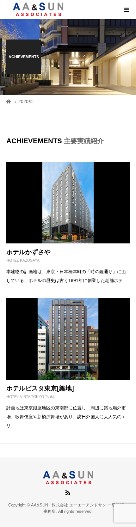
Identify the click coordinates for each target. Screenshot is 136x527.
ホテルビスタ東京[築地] (40, 388)
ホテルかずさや (28, 251)
